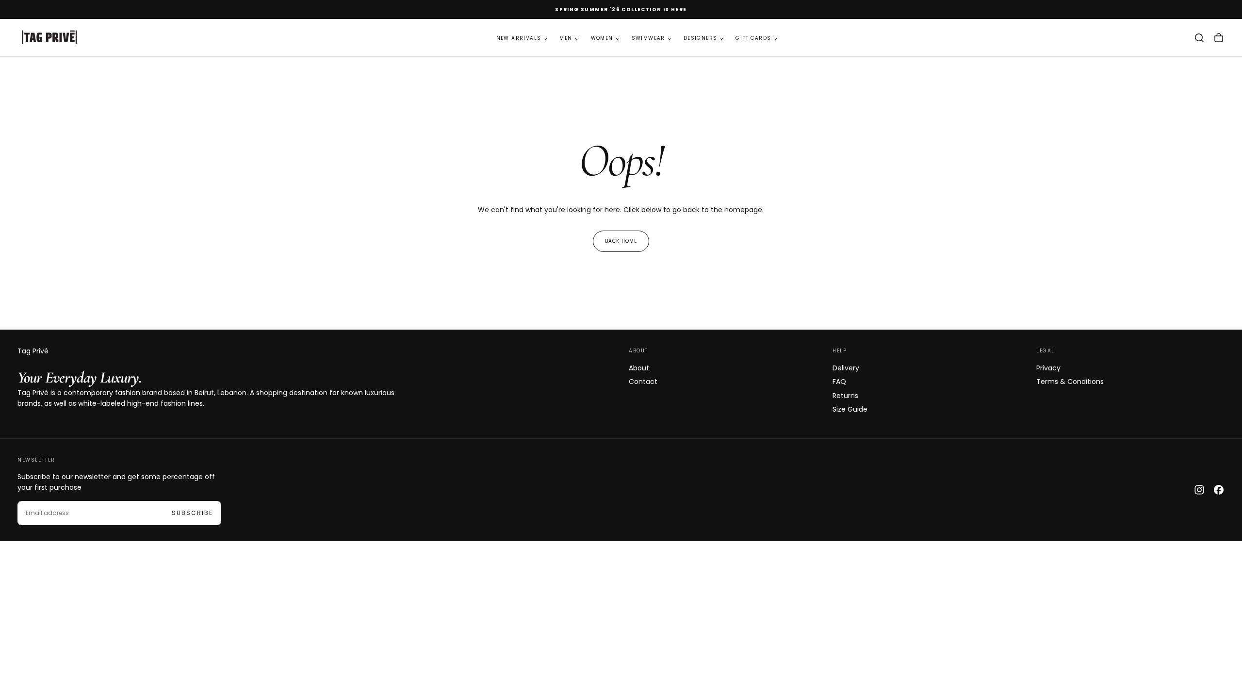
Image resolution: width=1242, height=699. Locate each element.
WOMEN (602, 38)
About (639, 368)
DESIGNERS (701, 38)
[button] (1199, 38)
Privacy (1048, 368)
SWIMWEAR (648, 38)
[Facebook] (1219, 490)
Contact (643, 381)
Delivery (846, 368)
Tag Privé (33, 351)
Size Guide (850, 409)
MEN (565, 38)
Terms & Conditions (1070, 381)
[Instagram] (1199, 490)
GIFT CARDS (753, 38)
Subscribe (192, 513)
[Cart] (1219, 38)
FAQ (839, 381)
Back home (621, 241)
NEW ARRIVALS (518, 38)
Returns (845, 395)
